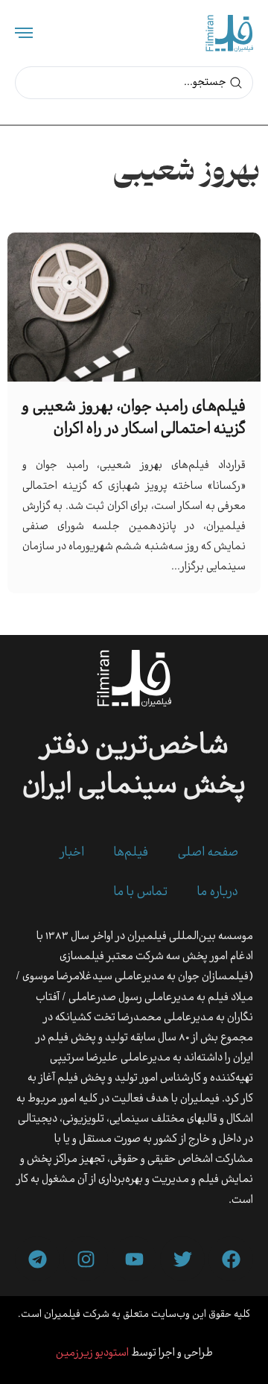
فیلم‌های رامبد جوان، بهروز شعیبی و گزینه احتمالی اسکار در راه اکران (134, 418)
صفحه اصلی (208, 853)
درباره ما (217, 892)
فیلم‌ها (131, 853)
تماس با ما (141, 892)
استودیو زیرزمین (92, 1353)
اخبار (72, 853)
